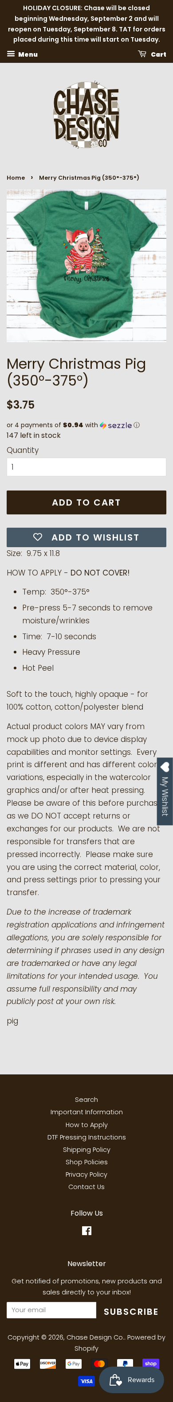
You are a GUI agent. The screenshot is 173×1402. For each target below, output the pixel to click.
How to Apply (87, 1124)
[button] (86, 425)
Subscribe (131, 1311)
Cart (158, 54)
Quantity (23, 450)
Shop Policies (87, 1162)
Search (86, 1099)
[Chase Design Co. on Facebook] (87, 1232)
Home (16, 178)
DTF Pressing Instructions (86, 1137)
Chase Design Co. (95, 1337)
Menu (27, 54)
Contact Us (86, 1186)
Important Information (87, 1112)
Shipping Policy (86, 1149)
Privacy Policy (86, 1174)
